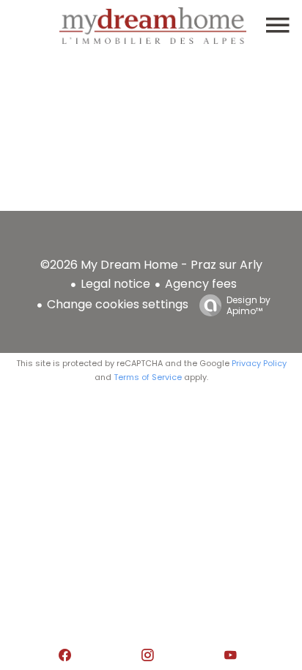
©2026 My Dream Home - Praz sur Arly (151, 264)
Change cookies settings (117, 304)
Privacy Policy (259, 363)
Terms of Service (148, 377)
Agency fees (201, 283)
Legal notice (115, 283)
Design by (248, 305)
